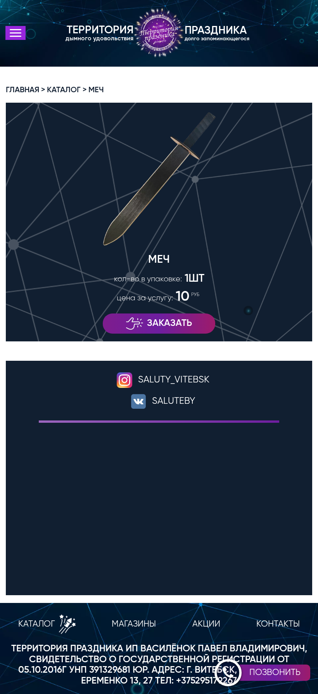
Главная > (25, 90)
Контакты (278, 624)
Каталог (36, 624)
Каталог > (67, 90)
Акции (206, 624)
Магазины (134, 624)
